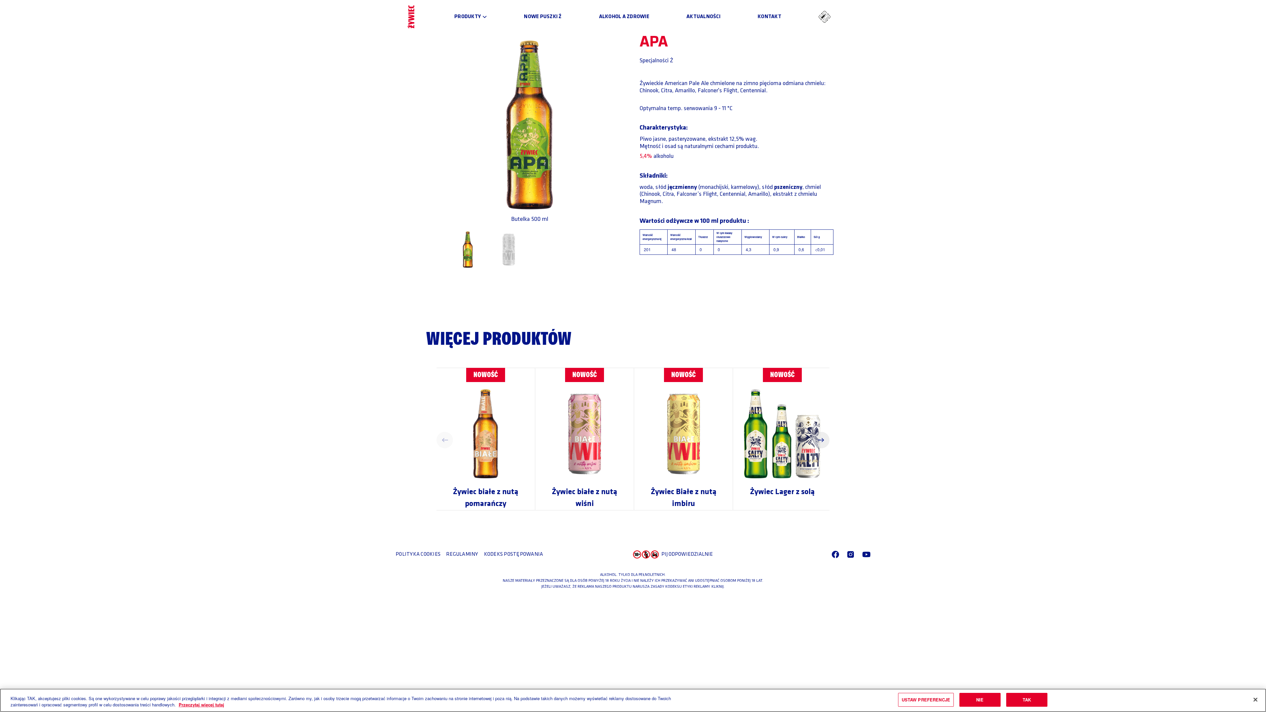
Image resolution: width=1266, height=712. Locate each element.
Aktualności (703, 16)
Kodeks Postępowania (513, 554)
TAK (1027, 700)
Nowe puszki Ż (542, 16)
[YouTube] (866, 554)
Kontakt (769, 16)
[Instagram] (850, 554)
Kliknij (717, 587)
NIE (979, 700)
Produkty (467, 16)
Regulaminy (462, 554)
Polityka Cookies (418, 554)
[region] (633, 700)
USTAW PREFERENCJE (926, 700)
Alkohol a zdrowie (624, 16)
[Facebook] (835, 554)
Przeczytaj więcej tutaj (201, 705)
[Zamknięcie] (1255, 699)
